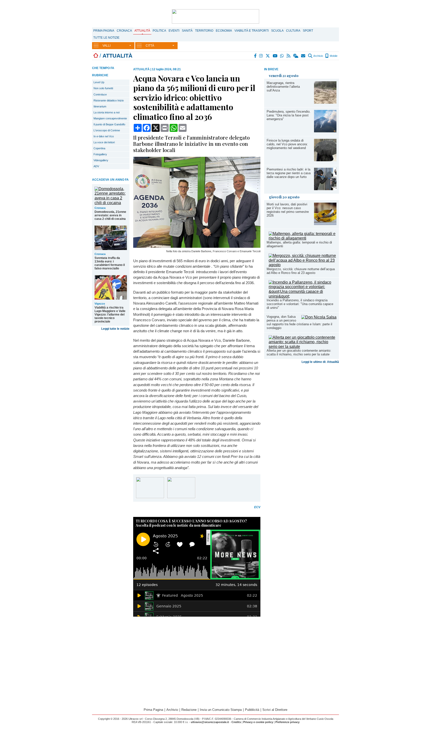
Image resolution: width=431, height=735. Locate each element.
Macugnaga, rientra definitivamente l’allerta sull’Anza (283, 86)
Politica (159, 30)
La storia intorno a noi (106, 112)
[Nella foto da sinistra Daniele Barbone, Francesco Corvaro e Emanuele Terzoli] (196, 246)
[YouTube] (275, 55)
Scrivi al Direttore (274, 710)
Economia (224, 30)
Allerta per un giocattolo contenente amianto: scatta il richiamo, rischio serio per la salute (299, 352)
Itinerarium (100, 106)
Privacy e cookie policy (258, 722)
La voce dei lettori (104, 142)
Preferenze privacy (287, 722)
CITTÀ (150, 45)
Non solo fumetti (103, 88)
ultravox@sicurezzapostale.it (210, 722)
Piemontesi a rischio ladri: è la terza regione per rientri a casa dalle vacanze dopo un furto (289, 173)
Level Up (99, 82)
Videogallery (101, 160)
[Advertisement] (301, 405)
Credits (236, 722)
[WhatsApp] (282, 55)
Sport (308, 30)
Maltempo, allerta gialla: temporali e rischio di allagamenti (299, 244)
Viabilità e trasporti (251, 30)
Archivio (318, 55)
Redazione (189, 710)
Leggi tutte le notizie (115, 328)
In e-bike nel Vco (104, 136)
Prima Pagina (103, 30)
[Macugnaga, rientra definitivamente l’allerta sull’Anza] (325, 102)
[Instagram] (261, 55)
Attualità (142, 30)
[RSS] (289, 55)
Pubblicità (252, 710)
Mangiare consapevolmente (110, 118)
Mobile (333, 55)
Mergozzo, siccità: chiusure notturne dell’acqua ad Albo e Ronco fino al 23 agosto (301, 271)
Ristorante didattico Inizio (109, 100)
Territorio (204, 30)
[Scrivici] (303, 55)
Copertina (99, 148)
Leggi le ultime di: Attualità (320, 362)
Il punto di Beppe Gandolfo (109, 124)
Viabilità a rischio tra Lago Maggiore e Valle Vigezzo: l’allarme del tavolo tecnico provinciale (110, 314)
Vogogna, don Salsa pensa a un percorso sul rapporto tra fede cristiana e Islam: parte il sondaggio (299, 322)
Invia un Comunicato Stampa (221, 710)
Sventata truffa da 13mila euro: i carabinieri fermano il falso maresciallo (110, 263)
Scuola (277, 30)
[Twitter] (268, 55)
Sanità (187, 30)
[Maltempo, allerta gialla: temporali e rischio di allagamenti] (302, 238)
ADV (96, 166)
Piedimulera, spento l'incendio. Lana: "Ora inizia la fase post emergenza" (289, 115)
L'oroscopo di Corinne (107, 130)
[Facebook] (255, 55)
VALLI (106, 45)
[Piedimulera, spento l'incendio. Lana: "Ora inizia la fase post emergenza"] (325, 131)
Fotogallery (100, 154)
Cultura (293, 30)
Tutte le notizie (106, 37)
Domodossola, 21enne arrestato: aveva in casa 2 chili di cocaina (110, 215)
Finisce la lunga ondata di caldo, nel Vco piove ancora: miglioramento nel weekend (287, 144)
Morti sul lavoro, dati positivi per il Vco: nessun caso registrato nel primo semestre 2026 (288, 209)
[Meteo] (296, 55)
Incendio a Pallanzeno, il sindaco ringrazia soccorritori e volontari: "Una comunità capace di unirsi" (300, 304)
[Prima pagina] (96, 56)
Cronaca (124, 30)
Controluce (100, 94)
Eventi (174, 30)
